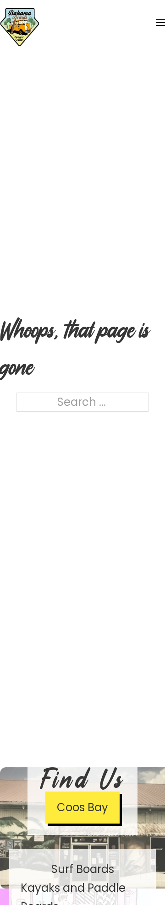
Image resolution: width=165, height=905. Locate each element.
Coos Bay (82, 807)
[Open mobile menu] (160, 22)
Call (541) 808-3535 (111, 8)
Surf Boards (82, 869)
